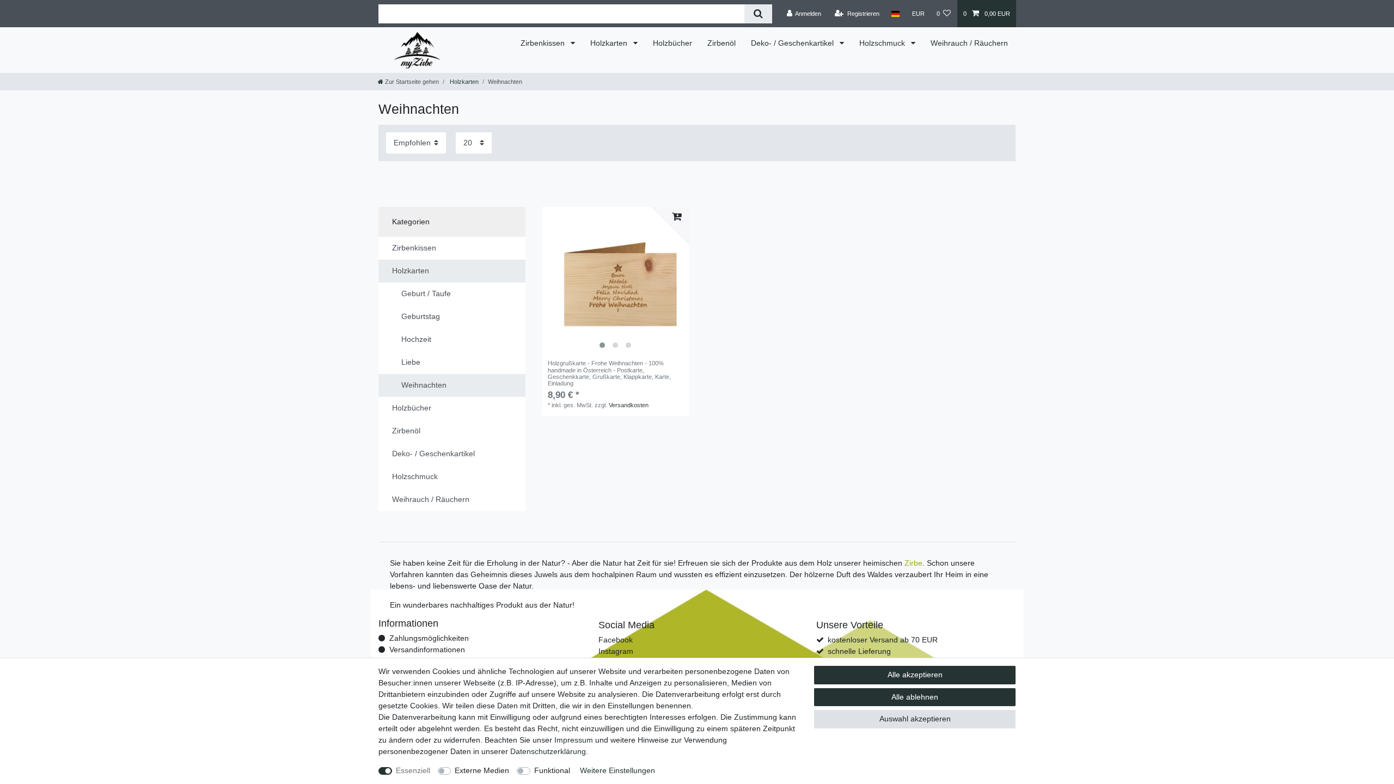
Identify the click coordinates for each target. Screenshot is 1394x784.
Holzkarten (609, 43)
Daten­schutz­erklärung (548, 751)
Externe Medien (482, 770)
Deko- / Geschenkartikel (793, 43)
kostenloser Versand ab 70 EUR (883, 639)
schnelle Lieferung (859, 651)
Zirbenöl (721, 43)
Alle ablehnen (914, 697)
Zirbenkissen (544, 43)
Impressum (573, 740)
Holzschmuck (883, 43)
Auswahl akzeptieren (915, 718)
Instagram (615, 651)
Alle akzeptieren (915, 674)
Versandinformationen (427, 649)
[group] (615, 280)
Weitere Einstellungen (617, 770)
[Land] (895, 13)
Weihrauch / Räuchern (969, 43)
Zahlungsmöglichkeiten (429, 638)
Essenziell (413, 770)
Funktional (552, 770)
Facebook (615, 639)
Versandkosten (629, 405)
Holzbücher (672, 43)
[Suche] (758, 13)
